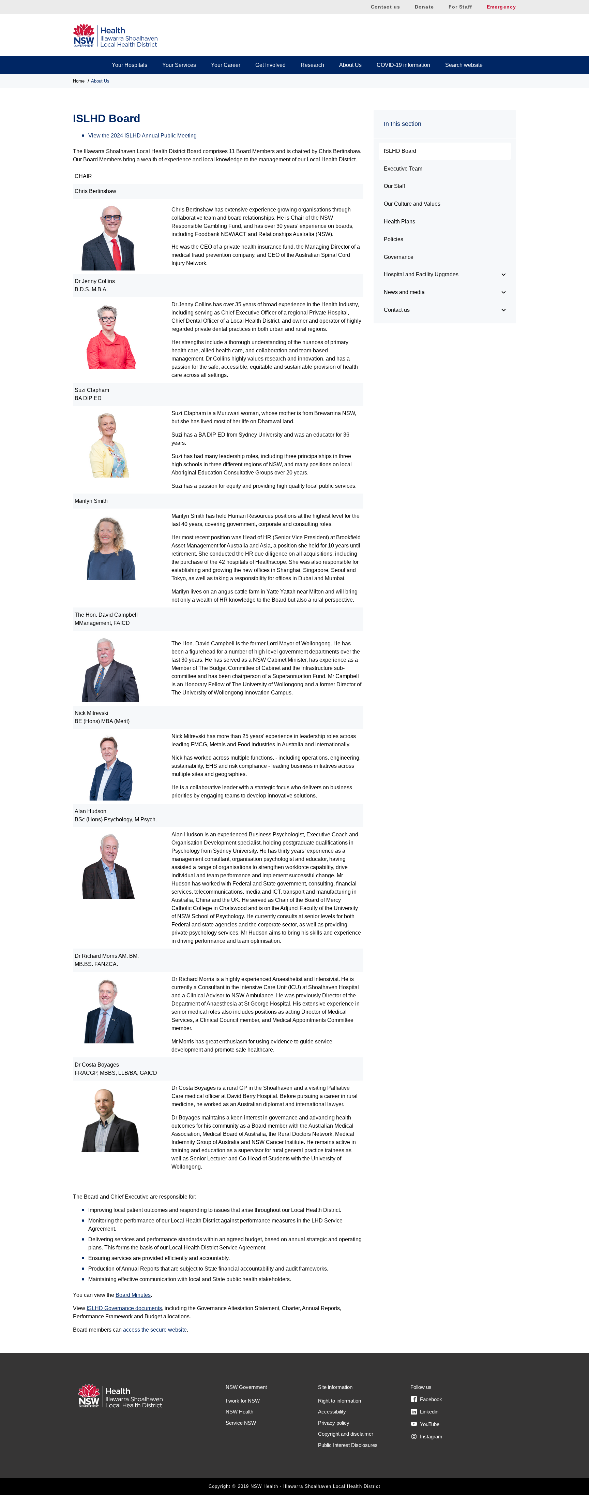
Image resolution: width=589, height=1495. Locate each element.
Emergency (501, 7)
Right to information (339, 1401)
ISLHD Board (400, 151)
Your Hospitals (129, 65)
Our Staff (394, 186)
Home (79, 81)
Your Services (179, 65)
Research (312, 65)
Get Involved (270, 65)
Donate (424, 7)
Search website (464, 65)
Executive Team (403, 169)
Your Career (225, 65)
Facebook (430, 1399)
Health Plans (399, 221)
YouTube (429, 1424)
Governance (398, 257)
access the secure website (155, 1330)
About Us (350, 65)
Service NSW (241, 1423)
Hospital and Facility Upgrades (421, 274)
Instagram (430, 1436)
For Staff (460, 7)
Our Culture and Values (412, 204)
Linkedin (428, 1412)
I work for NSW (243, 1401)
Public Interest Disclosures (348, 1445)
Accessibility (332, 1412)
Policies (393, 239)
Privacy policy (333, 1423)
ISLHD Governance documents (124, 1308)
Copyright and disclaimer (345, 1434)
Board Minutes (133, 1295)
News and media (404, 292)
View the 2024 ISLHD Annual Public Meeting (142, 135)
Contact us (385, 7)
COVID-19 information (403, 65)
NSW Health (239, 1412)
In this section (402, 123)
